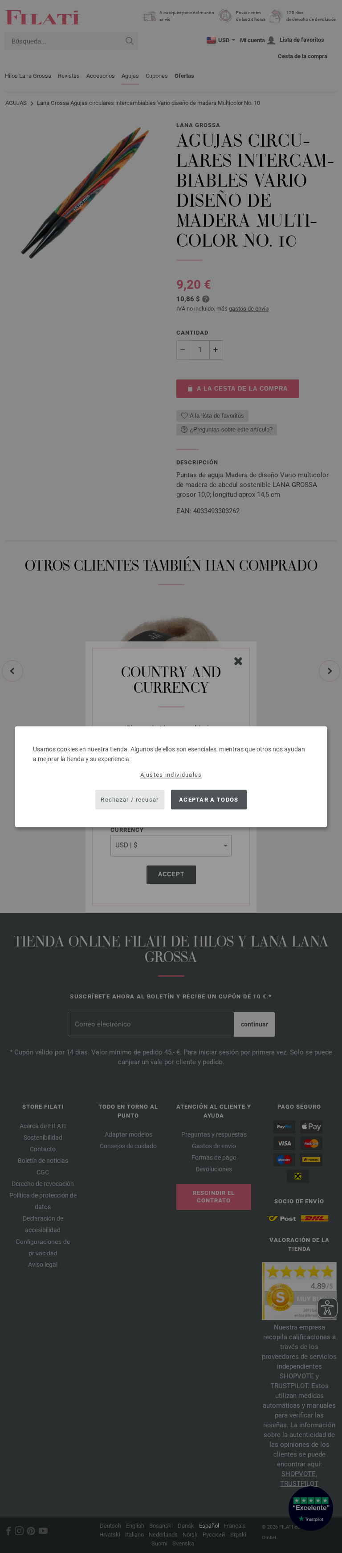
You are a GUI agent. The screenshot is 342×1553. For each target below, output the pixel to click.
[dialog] (171, 776)
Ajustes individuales (171, 774)
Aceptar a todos (209, 799)
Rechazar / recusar (130, 799)
